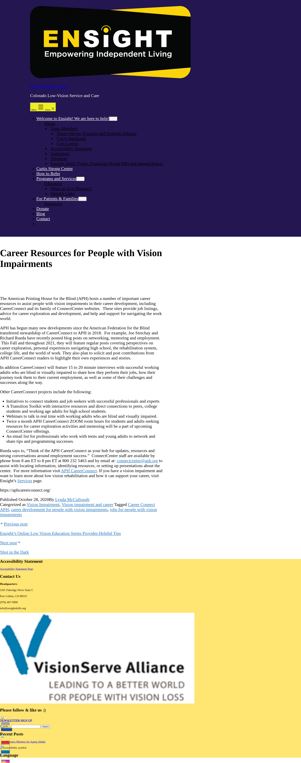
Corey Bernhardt (71, 138)
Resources (53, 203)
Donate (42, 208)
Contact (43, 218)
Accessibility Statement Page (16, 568)
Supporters (59, 153)
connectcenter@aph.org (137, 460)
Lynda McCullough (72, 499)
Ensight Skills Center (49, 86)
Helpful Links (62, 193)
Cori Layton (67, 143)
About (49, 123)
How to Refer (48, 173)
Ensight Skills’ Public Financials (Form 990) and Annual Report (106, 163)
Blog (40, 213)
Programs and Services (56, 178)
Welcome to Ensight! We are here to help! (72, 118)
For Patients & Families (57, 198)
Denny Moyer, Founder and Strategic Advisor (97, 133)
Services (24, 480)
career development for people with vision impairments (59, 509)
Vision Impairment (43, 504)
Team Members (64, 128)
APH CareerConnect (79, 470)
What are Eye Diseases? (71, 188)
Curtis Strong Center (54, 168)
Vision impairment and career (87, 504)
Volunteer (58, 158)
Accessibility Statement (71, 148)
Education (53, 183)
